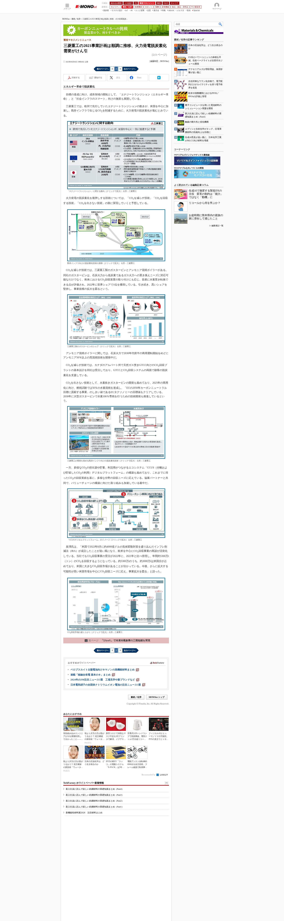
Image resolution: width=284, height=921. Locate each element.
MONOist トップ (157, 697)
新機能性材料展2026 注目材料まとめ (84, 812)
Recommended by (149, 775)
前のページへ (103, 69)
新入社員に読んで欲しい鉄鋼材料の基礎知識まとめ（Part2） (95, 801)
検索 (220, 24)
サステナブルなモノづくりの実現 (189, 168)
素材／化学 (76, 19)
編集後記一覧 (217, 225)
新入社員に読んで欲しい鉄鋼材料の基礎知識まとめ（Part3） (95, 795)
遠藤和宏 (154, 61)
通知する (98, 77)
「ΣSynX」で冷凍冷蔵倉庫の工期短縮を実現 (117, 640)
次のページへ (130, 69)
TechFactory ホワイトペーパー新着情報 (83, 783)
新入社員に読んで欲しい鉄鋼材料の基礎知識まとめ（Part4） (95, 789)
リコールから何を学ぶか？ (204, 202)
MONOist (66, 19)
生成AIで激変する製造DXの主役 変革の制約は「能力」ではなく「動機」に (206, 194)
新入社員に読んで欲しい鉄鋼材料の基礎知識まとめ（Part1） (95, 806)
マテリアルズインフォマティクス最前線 (192, 155)
